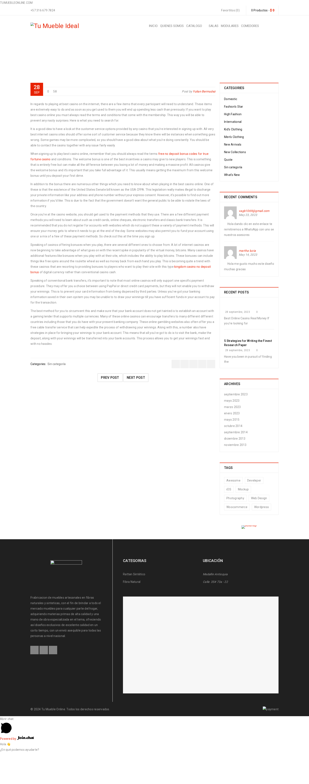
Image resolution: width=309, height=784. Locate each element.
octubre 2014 (233, 426)
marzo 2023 (232, 407)
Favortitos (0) (230, 10)
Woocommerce (236, 507)
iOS (228, 489)
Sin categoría (141, 56)
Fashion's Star (233, 106)
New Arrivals (232, 144)
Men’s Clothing (234, 137)
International (233, 121)
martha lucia (247, 250)
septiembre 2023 (236, 394)
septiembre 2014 (236, 432)
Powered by (8, 738)
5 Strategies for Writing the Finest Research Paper (248, 343)
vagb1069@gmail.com (254, 211)
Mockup (243, 489)
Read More (43, 446)
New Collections (235, 152)
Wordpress (261, 507)
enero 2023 (232, 413)
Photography (235, 498)
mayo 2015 (231, 419)
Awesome (233, 480)
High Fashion (233, 114)
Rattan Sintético (134, 574)
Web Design (259, 498)
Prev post (110, 378)
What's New (232, 175)
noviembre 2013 (235, 445)
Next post (136, 378)
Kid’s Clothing (233, 129)
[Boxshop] (249, 527)
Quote (228, 159)
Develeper (254, 480)
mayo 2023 (231, 400)
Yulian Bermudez (204, 91)
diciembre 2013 (235, 438)
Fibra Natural (131, 581)
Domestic (230, 99)
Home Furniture (113, 56)
